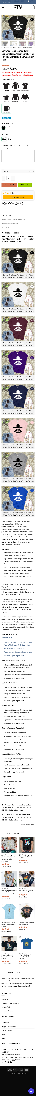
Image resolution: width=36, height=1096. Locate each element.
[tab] (18, 216)
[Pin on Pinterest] (17, 203)
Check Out (25, 185)
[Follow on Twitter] (8, 1062)
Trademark (11, 48)
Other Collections (25, 48)
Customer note (7, 146)
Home (4, 48)
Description (6, 215)
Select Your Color (8, 123)
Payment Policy (7, 1030)
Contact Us (5, 1023)
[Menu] (3, 7)
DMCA (4, 1034)
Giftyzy (17, 978)
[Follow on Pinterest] (11, 1062)
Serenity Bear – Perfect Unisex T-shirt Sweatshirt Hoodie (9, 924)
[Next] (31, 27)
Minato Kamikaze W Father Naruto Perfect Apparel (25, 956)
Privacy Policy (6, 1007)
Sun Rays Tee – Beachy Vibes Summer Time (26, 891)
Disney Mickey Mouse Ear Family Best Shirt (26, 923)
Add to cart (9, 185)
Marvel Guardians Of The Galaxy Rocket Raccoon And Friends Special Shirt (9, 891)
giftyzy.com (30, 824)
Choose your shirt (8, 79)
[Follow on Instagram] (5, 1062)
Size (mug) (5, 134)
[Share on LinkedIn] (21, 203)
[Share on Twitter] (10, 203)
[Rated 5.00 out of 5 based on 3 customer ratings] (18, 65)
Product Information (10, 224)
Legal (3, 1038)
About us (5, 999)
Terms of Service (7, 1011)
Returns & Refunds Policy (10, 1003)
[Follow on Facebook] (3, 1062)
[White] (8, 128)
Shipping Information (9, 1026)
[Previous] (4, 27)
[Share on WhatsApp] (3, 203)
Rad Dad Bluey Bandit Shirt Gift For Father (25, 857)
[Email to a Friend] (14, 203)
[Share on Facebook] (7, 203)
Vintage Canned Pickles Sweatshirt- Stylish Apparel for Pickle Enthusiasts (8, 858)
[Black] (4, 128)
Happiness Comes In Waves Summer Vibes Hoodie (8, 956)
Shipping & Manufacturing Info (13, 220)
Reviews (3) (5, 228)
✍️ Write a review (18, 197)
